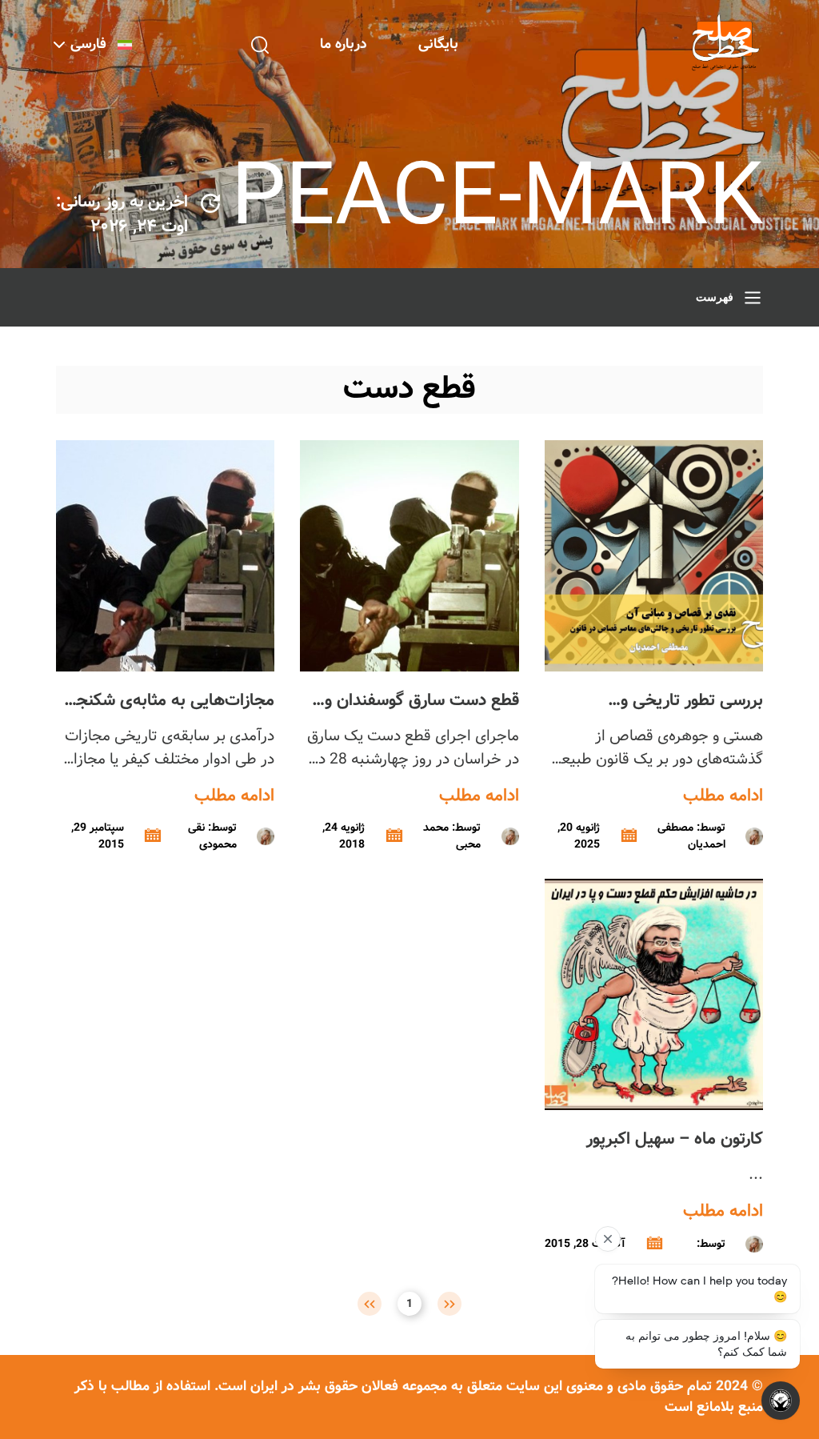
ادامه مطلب (723, 796)
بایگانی (438, 44)
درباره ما (343, 44)
